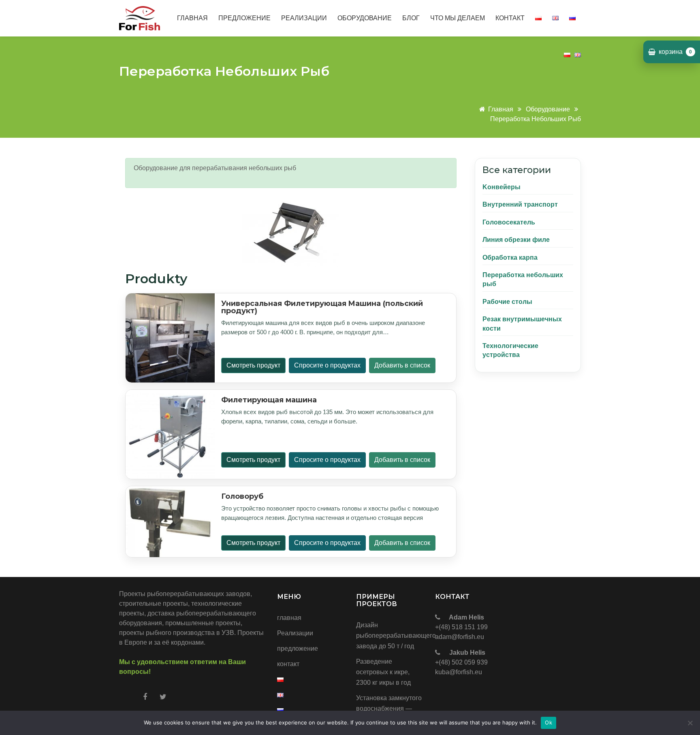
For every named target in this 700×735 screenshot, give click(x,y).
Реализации (304, 18)
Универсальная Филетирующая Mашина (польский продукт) (322, 307)
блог (411, 18)
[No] (690, 723)
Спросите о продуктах (327, 365)
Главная (501, 109)
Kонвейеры (501, 187)
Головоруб (242, 496)
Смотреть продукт (253, 365)
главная (192, 18)
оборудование (364, 18)
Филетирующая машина (269, 399)
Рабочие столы (507, 301)
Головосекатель (508, 222)
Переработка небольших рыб (535, 118)
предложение (244, 18)
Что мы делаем (457, 18)
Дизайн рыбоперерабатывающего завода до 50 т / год (389, 636)
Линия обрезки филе (516, 239)
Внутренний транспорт (520, 204)
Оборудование (548, 109)
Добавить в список (402, 365)
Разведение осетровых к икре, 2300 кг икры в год (383, 672)
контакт (510, 18)
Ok (548, 722)
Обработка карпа (510, 257)
